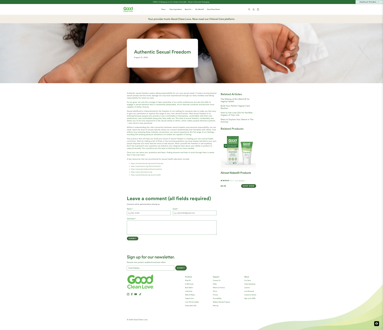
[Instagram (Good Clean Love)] (128, 294)
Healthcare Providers (368, 2)
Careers (247, 288)
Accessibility (217, 298)
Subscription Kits (190, 306)
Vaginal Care (189, 298)
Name (130, 209)
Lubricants (188, 291)
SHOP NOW (248, 186)
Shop (163, 9)
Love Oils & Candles (192, 302)
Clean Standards (249, 284)
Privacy (215, 295)
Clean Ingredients (175, 9)
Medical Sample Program (221, 302)
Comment (131, 219)
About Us (188, 9)
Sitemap (215, 306)
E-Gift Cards (189, 284)
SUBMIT (181, 268)
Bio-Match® (199, 9)
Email (175, 209)
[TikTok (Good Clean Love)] (140, 294)
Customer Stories (250, 295)
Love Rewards (249, 291)
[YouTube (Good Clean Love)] (135, 294)
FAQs (215, 284)
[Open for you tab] (376, 323)
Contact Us (216, 280)
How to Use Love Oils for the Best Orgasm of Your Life (237, 113)
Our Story (247, 280)
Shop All (188, 280)
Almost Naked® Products (236, 172)
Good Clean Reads (213, 9)
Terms (215, 291)
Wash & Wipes (190, 295)
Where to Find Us (219, 288)
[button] (249, 9)
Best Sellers (189, 288)
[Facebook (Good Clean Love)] (132, 294)
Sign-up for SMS (249, 298)
